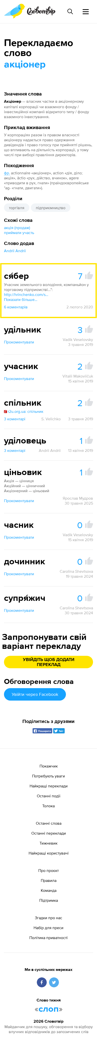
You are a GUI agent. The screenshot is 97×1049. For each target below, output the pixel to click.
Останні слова (48, 823)
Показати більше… (20, 299)
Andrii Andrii (15, 250)
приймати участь (19, 232)
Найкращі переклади (49, 786)
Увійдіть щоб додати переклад (48, 662)
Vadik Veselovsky (78, 339)
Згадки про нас (48, 917)
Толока (48, 806)
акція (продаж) (17, 227)
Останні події (48, 796)
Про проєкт (48, 870)
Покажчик (49, 766)
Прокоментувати (19, 342)
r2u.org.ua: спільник (25, 411)
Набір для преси (48, 927)
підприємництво (50, 207)
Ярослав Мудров (78, 498)
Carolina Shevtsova (76, 571)
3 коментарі (14, 419)
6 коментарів (16, 307)
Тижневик (48, 843)
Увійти (35, 694)
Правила (48, 880)
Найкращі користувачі (49, 853)
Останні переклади (48, 833)
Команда (48, 890)
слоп (49, 1009)
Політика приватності (48, 937)
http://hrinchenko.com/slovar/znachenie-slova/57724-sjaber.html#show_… (26, 294)
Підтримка (48, 900)
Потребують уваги (48, 776)
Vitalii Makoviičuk (77, 376)
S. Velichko (51, 419)
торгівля (16, 207)
